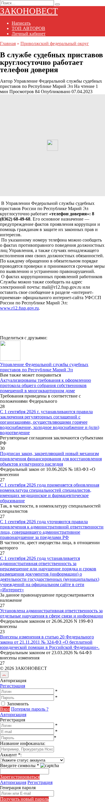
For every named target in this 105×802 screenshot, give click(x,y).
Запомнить (18, 703)
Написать (21, 23)
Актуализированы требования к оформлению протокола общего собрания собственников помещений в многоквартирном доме (45, 385)
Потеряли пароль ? (29, 709)
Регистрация (12, 685)
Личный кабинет (29, 33)
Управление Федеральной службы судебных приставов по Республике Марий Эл (44, 367)
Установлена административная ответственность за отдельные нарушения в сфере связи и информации (51, 613)
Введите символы (19, 765)
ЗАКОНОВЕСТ (29, 11)
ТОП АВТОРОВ (28, 28)
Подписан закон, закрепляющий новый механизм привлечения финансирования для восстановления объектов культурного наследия (51, 458)
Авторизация (13, 714)
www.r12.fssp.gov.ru (19, 308)
